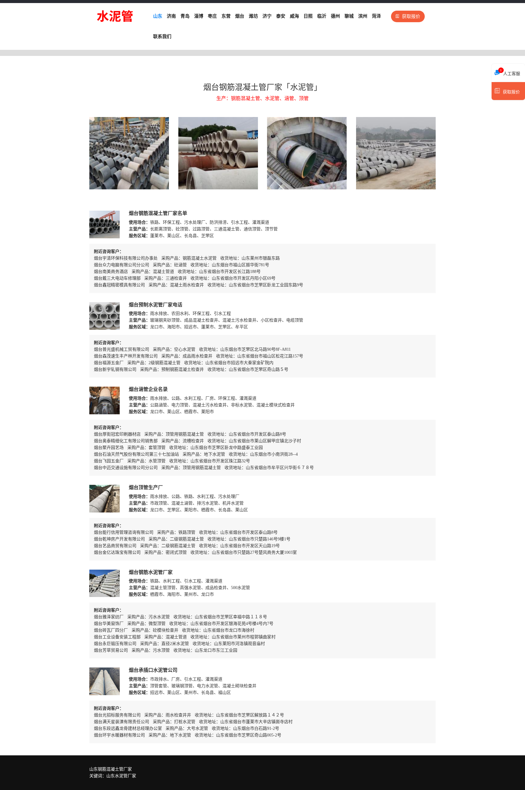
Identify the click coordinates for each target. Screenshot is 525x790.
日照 (308, 16)
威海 (294, 16)
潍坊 (253, 16)
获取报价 (411, 16)
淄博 (198, 16)
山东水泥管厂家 (121, 776)
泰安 (280, 16)
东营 (226, 16)
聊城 (349, 16)
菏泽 (376, 16)
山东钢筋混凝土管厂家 (110, 769)
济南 (171, 16)
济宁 (267, 16)
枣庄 (212, 16)
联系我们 (162, 36)
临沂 (321, 16)
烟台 (239, 16)
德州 (335, 16)
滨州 (362, 16)
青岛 (185, 16)
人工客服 (510, 72)
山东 (157, 16)
